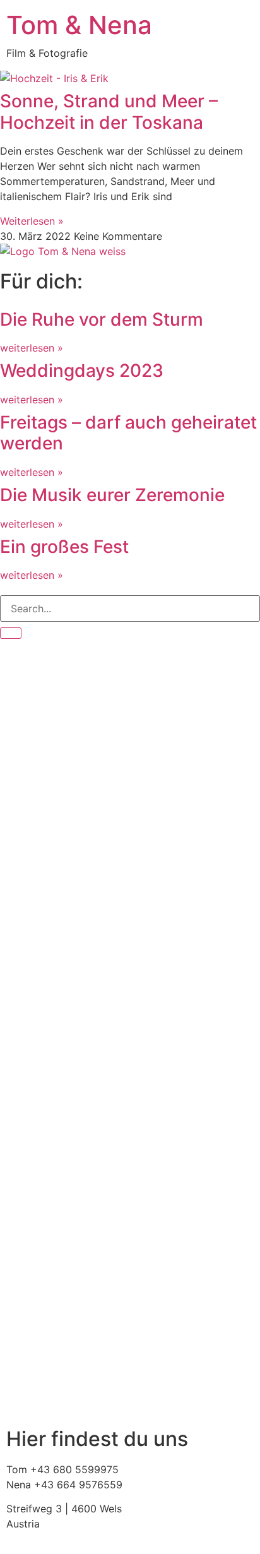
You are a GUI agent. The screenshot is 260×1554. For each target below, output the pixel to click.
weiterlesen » (31, 347)
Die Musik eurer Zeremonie (112, 495)
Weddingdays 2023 (81, 370)
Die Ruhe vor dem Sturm (101, 319)
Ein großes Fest (64, 546)
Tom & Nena (79, 24)
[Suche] (10, 633)
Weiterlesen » (32, 221)
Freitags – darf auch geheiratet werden (128, 433)
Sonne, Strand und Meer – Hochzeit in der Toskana (109, 111)
